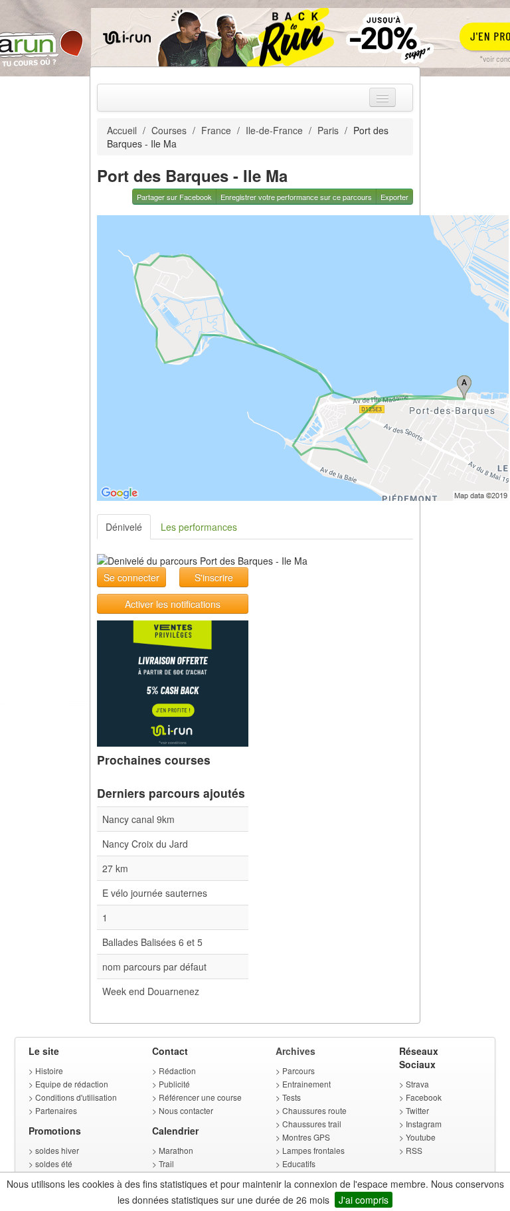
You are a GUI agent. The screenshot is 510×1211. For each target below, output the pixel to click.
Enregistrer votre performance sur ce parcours (296, 196)
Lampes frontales (313, 1150)
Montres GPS (306, 1137)
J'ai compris (363, 1199)
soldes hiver (57, 1150)
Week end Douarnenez (150, 991)
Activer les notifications (172, 603)
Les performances (199, 526)
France (216, 130)
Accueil (122, 130)
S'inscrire (214, 577)
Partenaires (56, 1110)
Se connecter (131, 577)
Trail (166, 1163)
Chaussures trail (311, 1123)
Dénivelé (124, 526)
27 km (115, 868)
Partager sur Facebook (174, 196)
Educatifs (298, 1163)
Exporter (394, 196)
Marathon (176, 1150)
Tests (291, 1097)
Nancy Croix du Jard (145, 843)
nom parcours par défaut (154, 966)
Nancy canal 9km (138, 819)
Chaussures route (314, 1110)
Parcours (298, 1070)
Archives (295, 1051)
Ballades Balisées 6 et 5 (152, 942)
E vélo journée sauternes (154, 892)
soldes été (53, 1163)
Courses (169, 130)
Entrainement (306, 1083)
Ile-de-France (274, 130)
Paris (328, 130)
